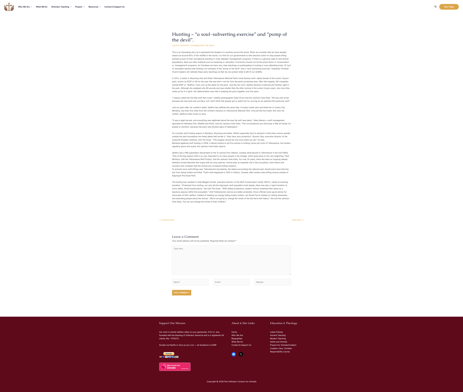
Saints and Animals (278, 342)
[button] (31, 7)
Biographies (237, 338)
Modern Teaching (278, 338)
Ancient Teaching (278, 335)
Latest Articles (276, 332)
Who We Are (24, 7)
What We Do (41, 7)
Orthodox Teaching (60, 7)
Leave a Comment (180, 45)
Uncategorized (197, 45)
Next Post (298, 220)
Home (234, 332)
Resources (93, 7)
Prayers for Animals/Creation (283, 345)
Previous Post (166, 220)
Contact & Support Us (114, 7)
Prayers (78, 7)
